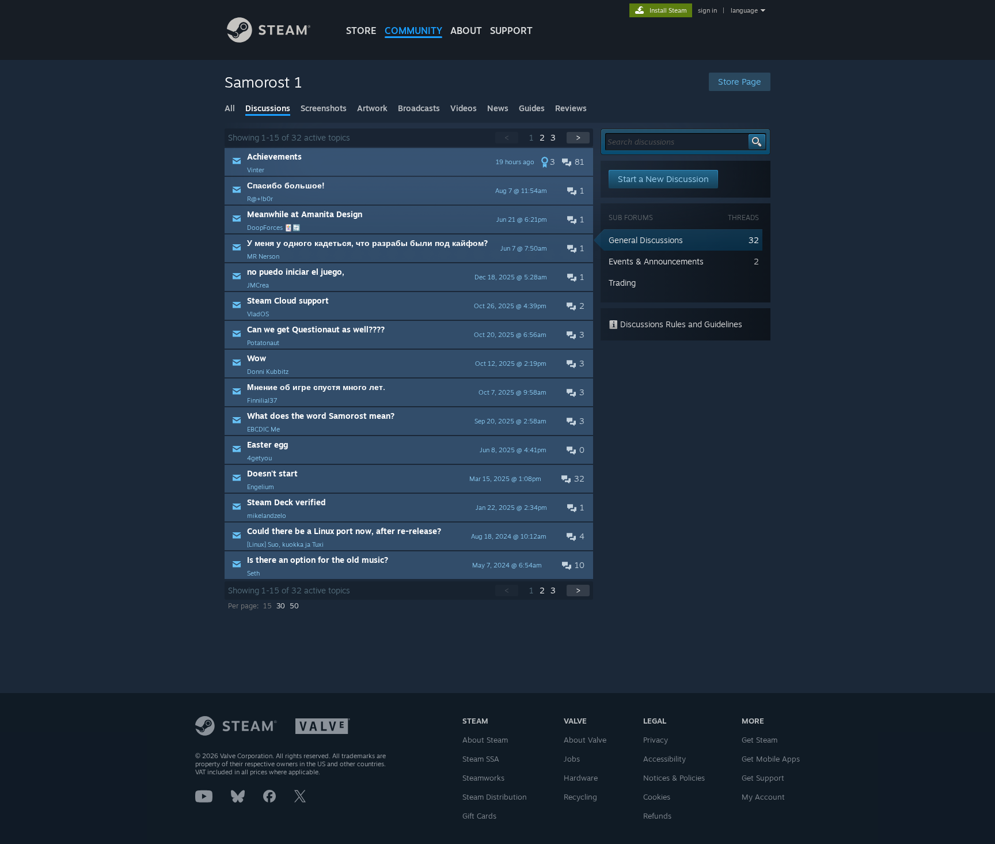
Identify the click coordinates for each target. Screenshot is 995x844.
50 (294, 605)
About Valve (585, 739)
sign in (707, 10)
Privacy (655, 739)
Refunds (657, 815)
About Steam (485, 739)
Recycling (580, 796)
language (744, 10)
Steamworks (483, 777)
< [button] (506, 137)
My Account (763, 796)
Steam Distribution (494, 796)
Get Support (763, 777)
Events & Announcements (656, 261)
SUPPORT (511, 30)
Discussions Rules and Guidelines (680, 324)
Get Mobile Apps (771, 758)
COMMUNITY (413, 30)
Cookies (656, 796)
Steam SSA (480, 758)
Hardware (581, 777)
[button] (409, 162)
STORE (361, 30)
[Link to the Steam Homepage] (268, 39)
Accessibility (664, 758)
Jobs (572, 758)
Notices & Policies (674, 777)
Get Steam (759, 739)
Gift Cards (479, 815)
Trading (622, 282)
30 (280, 605)
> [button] (578, 137)
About (466, 30)
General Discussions (646, 240)
